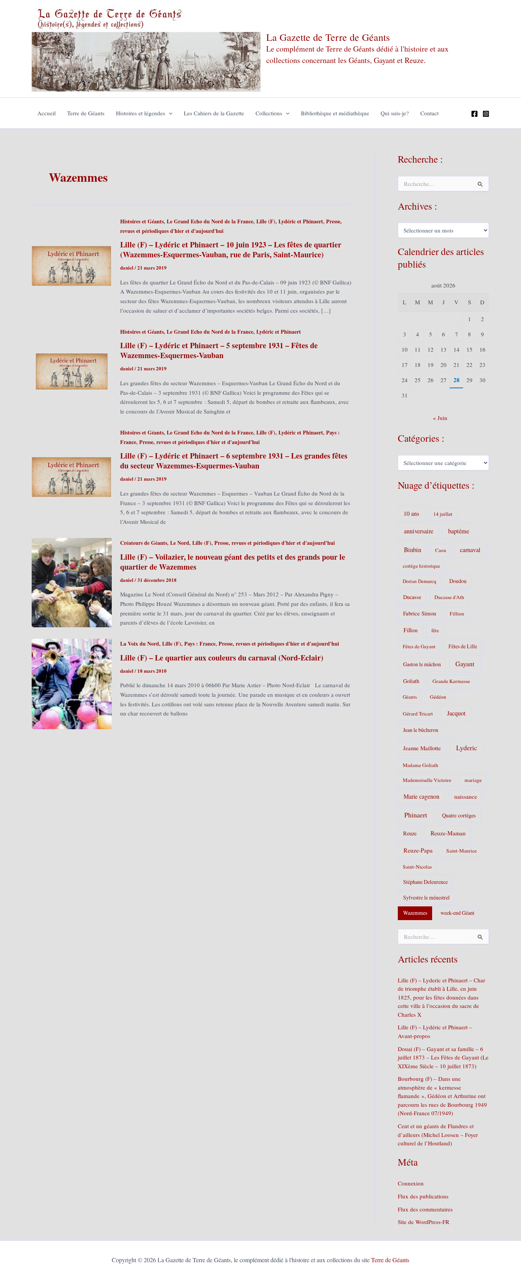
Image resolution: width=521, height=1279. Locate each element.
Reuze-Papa (418, 850)
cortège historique (421, 565)
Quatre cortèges (459, 815)
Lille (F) (265, 221)
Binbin (412, 549)
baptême (458, 531)
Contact (429, 113)
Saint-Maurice (461, 850)
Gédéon (438, 696)
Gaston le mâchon (422, 664)
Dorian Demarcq (419, 581)
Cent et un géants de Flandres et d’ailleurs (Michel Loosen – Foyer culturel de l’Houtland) (438, 1134)
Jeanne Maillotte (422, 748)
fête (435, 630)
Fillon (411, 630)
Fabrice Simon (419, 613)
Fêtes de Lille (463, 646)
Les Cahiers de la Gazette (214, 113)
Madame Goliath (420, 765)
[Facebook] (474, 113)
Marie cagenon (421, 796)
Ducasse (412, 597)
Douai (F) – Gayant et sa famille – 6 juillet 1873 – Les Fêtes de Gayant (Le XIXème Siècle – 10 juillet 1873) (443, 1057)
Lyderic (466, 747)
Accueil (46, 113)
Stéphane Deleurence (425, 881)
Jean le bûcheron (420, 729)
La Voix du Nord (139, 644)
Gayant (464, 663)
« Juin (440, 417)
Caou (440, 550)
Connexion (411, 1183)
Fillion (457, 613)
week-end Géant (457, 912)
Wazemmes (415, 912)
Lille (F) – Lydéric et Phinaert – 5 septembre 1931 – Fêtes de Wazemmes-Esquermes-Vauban (219, 350)
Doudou (457, 581)
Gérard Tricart (418, 713)
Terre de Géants (86, 113)
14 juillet (442, 513)
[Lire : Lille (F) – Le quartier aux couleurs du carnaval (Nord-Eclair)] (72, 683)
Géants (410, 696)
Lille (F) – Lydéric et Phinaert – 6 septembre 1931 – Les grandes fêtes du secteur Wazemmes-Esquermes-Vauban (233, 460)
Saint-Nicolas (417, 866)
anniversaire (418, 531)
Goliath (411, 681)
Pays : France (199, 644)
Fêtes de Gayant (419, 646)
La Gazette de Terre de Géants (328, 37)
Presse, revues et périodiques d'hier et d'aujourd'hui (199, 442)
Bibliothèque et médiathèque (335, 113)
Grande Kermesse (451, 681)
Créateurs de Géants (143, 543)
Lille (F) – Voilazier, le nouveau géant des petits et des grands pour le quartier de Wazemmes (232, 561)
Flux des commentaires (425, 1209)
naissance (465, 796)
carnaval (470, 550)
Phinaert (415, 814)
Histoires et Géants (142, 221)
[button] (168, 113)
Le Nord (179, 543)
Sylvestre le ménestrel (426, 897)
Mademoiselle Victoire (427, 780)
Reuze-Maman (448, 833)
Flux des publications (423, 1196)
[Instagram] (485, 113)
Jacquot (456, 713)
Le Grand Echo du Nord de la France (210, 221)
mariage (473, 780)
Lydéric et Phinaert (300, 221)
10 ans (411, 513)
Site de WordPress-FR (423, 1222)
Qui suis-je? (395, 113)
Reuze (409, 833)
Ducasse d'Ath (449, 597)
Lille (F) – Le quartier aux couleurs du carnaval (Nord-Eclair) (221, 657)
